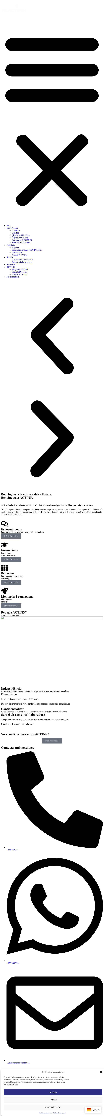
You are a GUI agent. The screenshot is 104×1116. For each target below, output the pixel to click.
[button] (101, 1072)
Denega (53, 1099)
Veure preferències (53, 1107)
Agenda (15, 247)
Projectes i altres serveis (22, 262)
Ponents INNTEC (19, 272)
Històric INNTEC (19, 274)
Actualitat (10, 264)
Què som (16, 230)
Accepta (53, 1092)
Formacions (17, 252)
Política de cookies (45, 1113)
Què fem (15, 233)
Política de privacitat (59, 1113)
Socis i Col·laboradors (21, 242)
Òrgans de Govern (20, 238)
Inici (8, 225)
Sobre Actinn (12, 228)
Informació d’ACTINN (22, 240)
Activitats (10, 245)
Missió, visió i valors (21, 235)
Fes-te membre (12, 277)
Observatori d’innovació (22, 260)
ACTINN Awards (19, 255)
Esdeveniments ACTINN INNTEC (27, 250)
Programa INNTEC (20, 269)
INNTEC (10, 267)
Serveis (9, 257)
